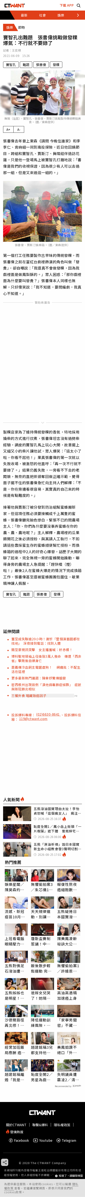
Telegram (69, 1140)
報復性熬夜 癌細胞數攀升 (67, 886)
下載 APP (67, 5)
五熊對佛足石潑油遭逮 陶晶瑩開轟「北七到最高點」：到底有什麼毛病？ (16, 968)
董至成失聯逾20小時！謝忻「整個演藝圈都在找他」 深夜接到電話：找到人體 (45, 641)
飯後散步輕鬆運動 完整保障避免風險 (41, 968)
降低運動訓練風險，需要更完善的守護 (41, 1022)
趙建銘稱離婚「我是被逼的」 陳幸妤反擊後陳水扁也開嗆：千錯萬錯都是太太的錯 (16, 1077)
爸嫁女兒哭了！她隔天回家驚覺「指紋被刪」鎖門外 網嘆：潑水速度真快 (42, 995)
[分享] (4, 1162)
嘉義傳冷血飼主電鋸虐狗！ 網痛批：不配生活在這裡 (45, 669)
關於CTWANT (16, 1125)
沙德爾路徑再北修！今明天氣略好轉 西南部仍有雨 (15, 1022)
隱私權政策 (62, 1125)
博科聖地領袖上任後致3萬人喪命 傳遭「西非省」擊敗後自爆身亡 (46, 658)
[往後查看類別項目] (75, 15)
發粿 (56, 64)
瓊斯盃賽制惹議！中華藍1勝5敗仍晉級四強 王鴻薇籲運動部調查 (41, 941)
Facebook (21, 1140)
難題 (26, 64)
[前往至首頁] (15, 5)
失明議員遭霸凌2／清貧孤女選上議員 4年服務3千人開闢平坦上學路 (68, 1077)
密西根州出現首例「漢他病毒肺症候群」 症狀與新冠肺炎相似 (46, 686)
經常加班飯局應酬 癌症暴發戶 (15, 1049)
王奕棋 (16, 50)
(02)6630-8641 (48, 714)
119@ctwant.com (33, 718)
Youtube (45, 1140)
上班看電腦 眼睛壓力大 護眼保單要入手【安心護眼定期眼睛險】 (15, 941)
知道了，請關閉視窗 (71, 1176)
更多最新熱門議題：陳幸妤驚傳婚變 (38, 678)
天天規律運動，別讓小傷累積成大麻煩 (41, 914)
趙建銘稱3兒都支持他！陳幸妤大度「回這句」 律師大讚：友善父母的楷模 (42, 1049)
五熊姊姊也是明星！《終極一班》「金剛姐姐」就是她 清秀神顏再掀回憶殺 (16, 995)
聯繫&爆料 (40, 1125)
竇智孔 (11, 64)
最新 (24, 15)
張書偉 (41, 64)
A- (18, 129)
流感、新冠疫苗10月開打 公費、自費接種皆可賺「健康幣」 (15, 914)
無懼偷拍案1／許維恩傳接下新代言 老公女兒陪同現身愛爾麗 (68, 968)
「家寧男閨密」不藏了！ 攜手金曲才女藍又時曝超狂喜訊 (67, 1022)
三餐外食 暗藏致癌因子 (28, 695)
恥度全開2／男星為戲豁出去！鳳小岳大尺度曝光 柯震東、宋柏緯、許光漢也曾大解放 (42, 1077)
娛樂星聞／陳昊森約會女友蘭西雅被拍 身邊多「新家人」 (16, 886)
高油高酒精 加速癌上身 (67, 995)
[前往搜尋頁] (78, 5)
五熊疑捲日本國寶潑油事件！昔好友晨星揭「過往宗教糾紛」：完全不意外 (68, 914)
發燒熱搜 (16, 1131)
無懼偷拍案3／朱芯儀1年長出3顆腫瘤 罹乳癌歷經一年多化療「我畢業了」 (42, 886)
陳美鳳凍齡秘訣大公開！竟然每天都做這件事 (67, 941)
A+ (8, 129)
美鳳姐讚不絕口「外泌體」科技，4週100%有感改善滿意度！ (68, 1049)
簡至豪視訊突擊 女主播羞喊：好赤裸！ (42, 649)
